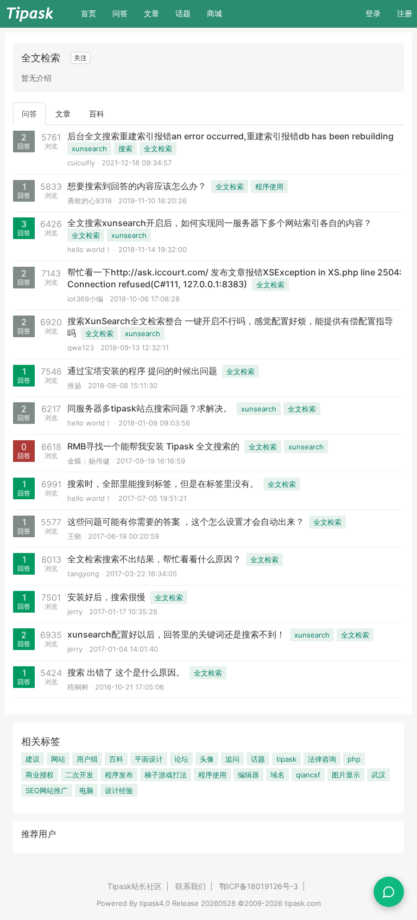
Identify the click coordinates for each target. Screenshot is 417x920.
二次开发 (79, 774)
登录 (373, 13)
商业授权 (40, 774)
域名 (277, 774)
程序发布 (119, 774)
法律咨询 (322, 759)
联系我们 (190, 886)
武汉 (378, 774)
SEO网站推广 (47, 790)
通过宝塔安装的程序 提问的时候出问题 (142, 370)
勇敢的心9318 (89, 200)
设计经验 (119, 790)
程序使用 (269, 186)
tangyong (83, 573)
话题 (183, 13)
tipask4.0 (155, 903)
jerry (75, 611)
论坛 (181, 759)
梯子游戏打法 (165, 774)
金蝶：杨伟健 (88, 460)
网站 (58, 759)
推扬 (74, 385)
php (354, 759)
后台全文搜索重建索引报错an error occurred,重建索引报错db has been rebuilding (230, 136)
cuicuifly (81, 162)
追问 (232, 759)
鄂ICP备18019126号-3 (258, 886)
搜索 (125, 148)
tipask (286, 759)
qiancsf (308, 774)
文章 (151, 13)
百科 (96, 113)
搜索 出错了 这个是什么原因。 (126, 672)
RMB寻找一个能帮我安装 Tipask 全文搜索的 (153, 446)
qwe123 (80, 347)
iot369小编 (85, 298)
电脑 (86, 790)
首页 (92, 13)
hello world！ (89, 249)
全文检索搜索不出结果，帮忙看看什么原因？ (154, 559)
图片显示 (346, 774)
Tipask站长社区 (135, 886)
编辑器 (248, 774)
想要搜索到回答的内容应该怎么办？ (136, 186)
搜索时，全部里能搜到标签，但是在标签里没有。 (162, 483)
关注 (80, 58)
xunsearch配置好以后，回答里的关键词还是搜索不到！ (176, 634)
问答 (120, 13)
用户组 (87, 759)
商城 (214, 13)
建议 (33, 759)
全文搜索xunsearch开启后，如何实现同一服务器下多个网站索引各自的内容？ (219, 222)
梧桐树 (78, 687)
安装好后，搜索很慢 (106, 596)
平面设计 (149, 759)
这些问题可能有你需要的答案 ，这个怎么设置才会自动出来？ (185, 521)
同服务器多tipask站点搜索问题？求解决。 (149, 408)
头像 (207, 759)
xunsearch (89, 148)
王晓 (74, 536)
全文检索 (158, 148)
